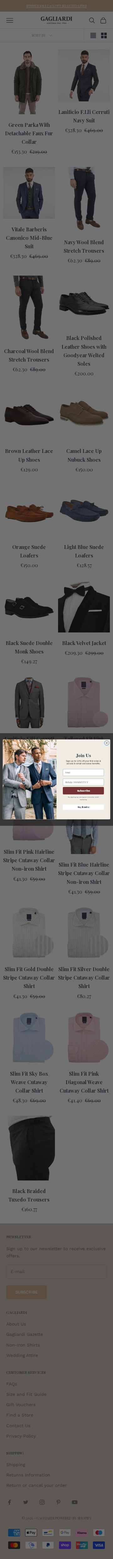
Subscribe (83, 791)
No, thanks (83, 807)
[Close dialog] (106, 743)
